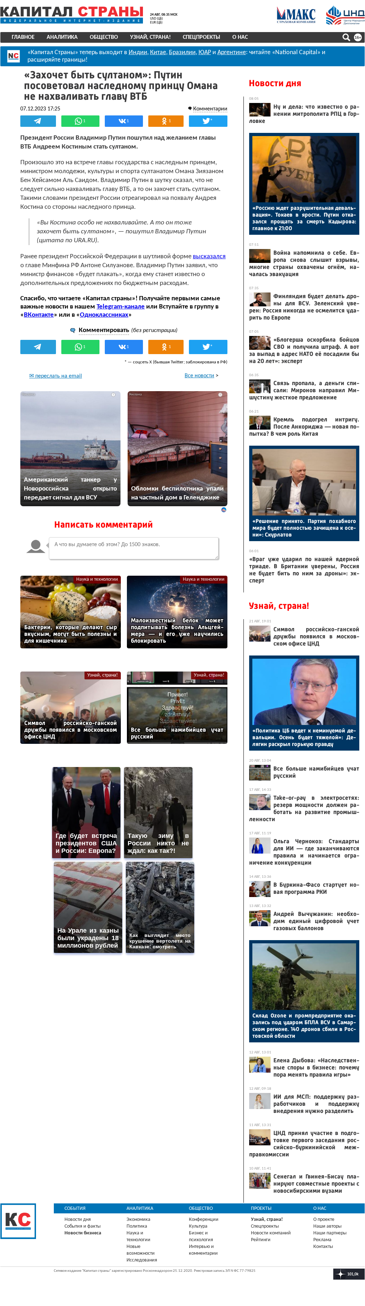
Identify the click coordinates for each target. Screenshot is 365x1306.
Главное (23, 37)
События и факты (83, 1226)
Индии (138, 53)
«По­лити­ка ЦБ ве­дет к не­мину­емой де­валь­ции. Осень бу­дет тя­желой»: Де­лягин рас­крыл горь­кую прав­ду (304, 737)
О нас (240, 37)
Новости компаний (271, 1233)
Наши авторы (327, 1226)
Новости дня (275, 83)
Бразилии (182, 53)
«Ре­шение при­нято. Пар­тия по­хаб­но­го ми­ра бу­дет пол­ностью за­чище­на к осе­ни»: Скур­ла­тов (304, 528)
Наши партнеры (329, 1233)
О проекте (323, 1219)
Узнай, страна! (150, 37)
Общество (104, 37)
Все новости (199, 376)
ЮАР (205, 53)
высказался (209, 256)
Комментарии (210, 109)
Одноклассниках (104, 315)
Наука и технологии (97, 579)
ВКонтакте (39, 315)
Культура (198, 1226)
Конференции (204, 1219)
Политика (137, 1226)
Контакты (323, 1246)
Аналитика (62, 37)
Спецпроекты (201, 37)
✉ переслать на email (55, 376)
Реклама (322, 1240)
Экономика (138, 1219)
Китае (158, 53)
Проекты (261, 1208)
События (75, 1208)
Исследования (142, 1260)
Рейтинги (261, 1240)
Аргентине (231, 53)
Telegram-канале (121, 307)
